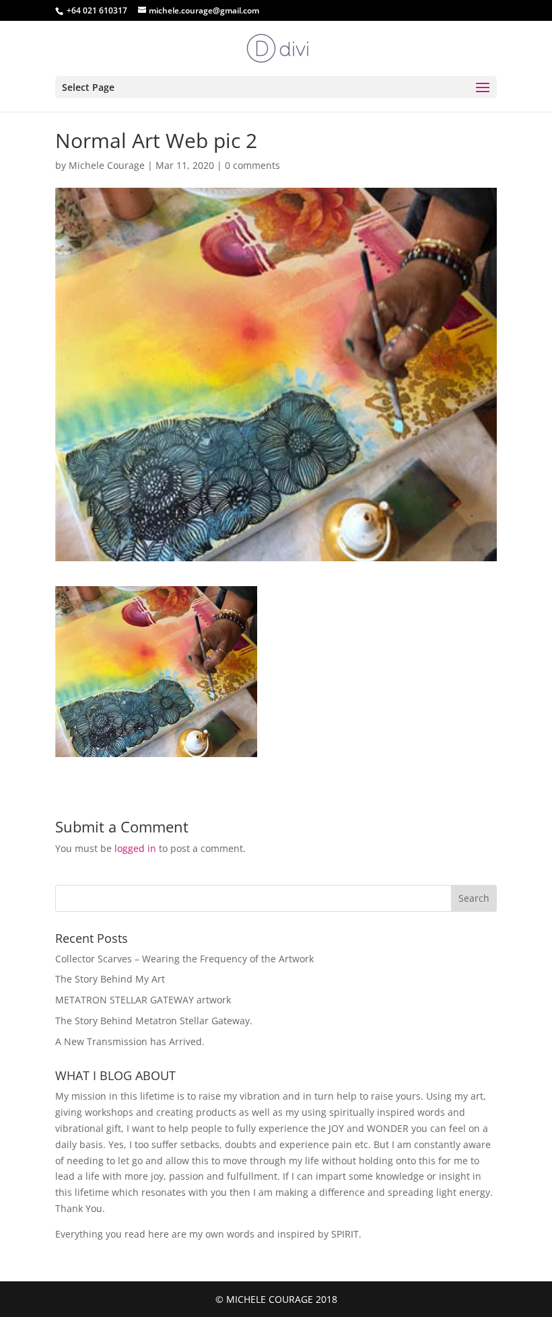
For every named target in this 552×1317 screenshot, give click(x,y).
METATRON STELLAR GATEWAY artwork (143, 999)
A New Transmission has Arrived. (130, 1041)
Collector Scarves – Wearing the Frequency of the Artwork (184, 958)
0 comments (252, 165)
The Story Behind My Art (110, 978)
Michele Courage (107, 165)
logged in (135, 848)
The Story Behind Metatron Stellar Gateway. (153, 1020)
